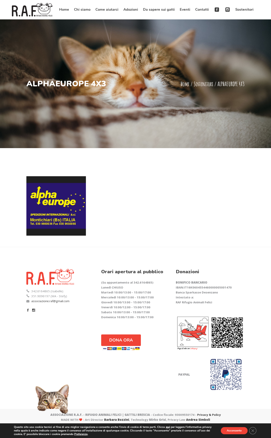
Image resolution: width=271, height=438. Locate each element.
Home (185, 84)
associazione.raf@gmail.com (50, 301)
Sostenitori (203, 84)
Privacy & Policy (209, 415)
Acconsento (234, 430)
